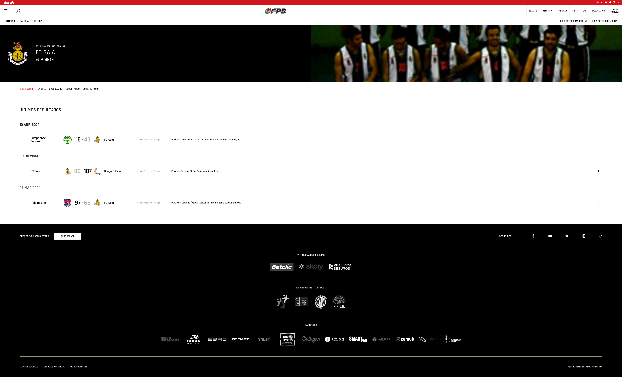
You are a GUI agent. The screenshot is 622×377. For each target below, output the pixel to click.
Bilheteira (547, 11)
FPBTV (575, 11)
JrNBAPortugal (614, 10)
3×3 (584, 11)
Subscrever (68, 236)
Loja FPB (533, 11)
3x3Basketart (598, 11)
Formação (562, 11)
